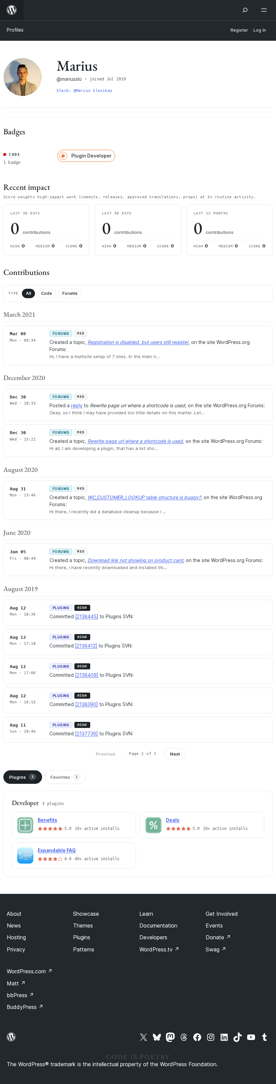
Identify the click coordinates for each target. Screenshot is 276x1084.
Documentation (158, 925)
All (28, 293)
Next (175, 754)
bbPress (20, 995)
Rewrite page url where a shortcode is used (135, 441)
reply (76, 405)
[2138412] (86, 646)
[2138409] (86, 675)
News (14, 925)
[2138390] (86, 704)
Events (214, 925)
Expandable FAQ (57, 850)
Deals (172, 820)
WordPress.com (30, 971)
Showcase (86, 913)
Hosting (16, 937)
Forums (69, 293)
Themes (83, 925)
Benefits (47, 820)
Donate (218, 937)
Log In (259, 30)
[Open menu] (265, 10)
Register (239, 30)
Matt (16, 983)
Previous (105, 754)
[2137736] (86, 733)
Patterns (83, 949)
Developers (153, 937)
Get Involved (222, 913)
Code (46, 293)
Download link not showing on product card (135, 560)
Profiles (15, 30)
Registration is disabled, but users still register (138, 342)
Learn (146, 913)
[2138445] (86, 616)
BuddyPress (25, 1007)
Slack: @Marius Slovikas (84, 91)
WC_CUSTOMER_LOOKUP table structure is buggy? (144, 497)
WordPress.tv (159, 949)
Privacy (16, 949)
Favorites (64, 777)
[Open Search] (245, 10)
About (14, 913)
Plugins (21, 777)
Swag (216, 949)
